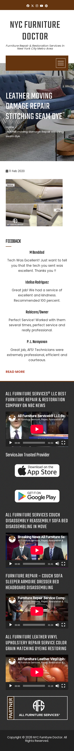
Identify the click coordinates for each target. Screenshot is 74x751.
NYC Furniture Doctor (35, 31)
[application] (37, 429)
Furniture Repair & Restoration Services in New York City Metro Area (35, 47)
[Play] (11, 443)
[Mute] (57, 443)
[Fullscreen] (63, 443)
